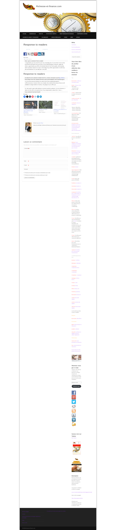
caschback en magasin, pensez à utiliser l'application (76, 333)
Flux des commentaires (76, 49)
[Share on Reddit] (32, 54)
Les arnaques (45, 37)
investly (76, 285)
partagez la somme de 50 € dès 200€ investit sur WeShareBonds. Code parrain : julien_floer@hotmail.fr (76, 127)
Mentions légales (25, 511)
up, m (60, 77)
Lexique (78, 37)
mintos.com (77, 288)
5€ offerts (77, 260)
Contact (23, 514)
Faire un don (24, 522)
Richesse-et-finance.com (49, 6)
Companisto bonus (75, 267)
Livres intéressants (56, 37)
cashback (77, 329)
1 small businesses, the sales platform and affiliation (29, 111)
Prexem (75, 221)
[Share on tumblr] (43, 54)
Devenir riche (32, 33)
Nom (26, 161)
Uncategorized (45, 49)
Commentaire (26, 149)
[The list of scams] (45, 105)
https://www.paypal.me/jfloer (77, 498)
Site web (26, 169)
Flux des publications (76, 47)
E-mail (26, 165)
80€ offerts (79, 318)
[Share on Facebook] (25, 54)
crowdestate (74, 272)
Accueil (24, 33)
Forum (65, 37)
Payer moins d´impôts (51, 33)
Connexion (74, 44)
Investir (41, 33)
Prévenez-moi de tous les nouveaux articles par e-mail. (36, 175)
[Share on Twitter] (28, 54)
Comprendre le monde (82, 33)
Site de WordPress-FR (76, 52)
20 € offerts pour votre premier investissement (76, 251)
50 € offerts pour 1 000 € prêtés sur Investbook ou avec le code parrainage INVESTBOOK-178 (76, 195)
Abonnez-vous (76, 386)
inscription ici (78, 183)
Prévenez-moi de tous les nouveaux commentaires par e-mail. (37, 172)
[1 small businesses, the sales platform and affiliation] (30, 105)
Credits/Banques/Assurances (67, 33)
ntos (63, 77)
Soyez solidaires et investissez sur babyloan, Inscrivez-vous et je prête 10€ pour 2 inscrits (76, 145)
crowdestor (79, 275)
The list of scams (43, 109)
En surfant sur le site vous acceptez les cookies (56, 511)
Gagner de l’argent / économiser (30, 37)
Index (71, 37)
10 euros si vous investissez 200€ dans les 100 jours (76, 152)
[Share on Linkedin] (39, 54)
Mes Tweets (74, 438)
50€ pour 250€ (78, 85)
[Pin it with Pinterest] (35, 54)
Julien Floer (28, 49)
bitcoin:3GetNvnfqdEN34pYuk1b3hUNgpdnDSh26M (82, 492)
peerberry (78, 291)
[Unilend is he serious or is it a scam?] (60, 105)
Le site (76, 282)
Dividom (76, 166)
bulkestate (78, 263)
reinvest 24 (78, 294)
